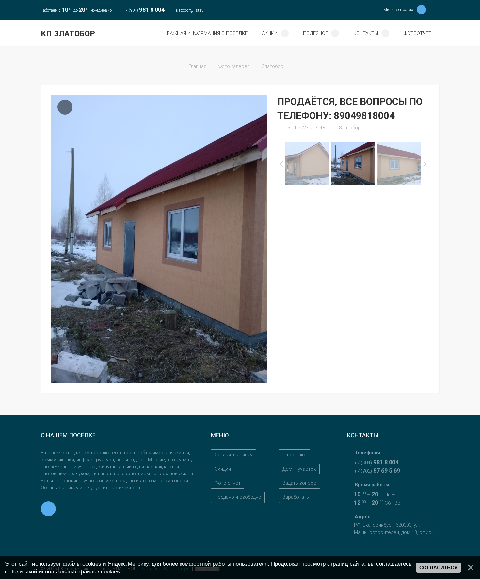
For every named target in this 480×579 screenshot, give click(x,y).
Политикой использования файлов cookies (64, 571)
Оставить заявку (233, 455)
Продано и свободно (238, 497)
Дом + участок (299, 469)
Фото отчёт (228, 483)
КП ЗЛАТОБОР (68, 33)
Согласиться (438, 567)
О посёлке (294, 455)
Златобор (272, 66)
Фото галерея (234, 66)
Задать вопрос (299, 483)
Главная (197, 66)
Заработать (295, 497)
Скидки (223, 469)
